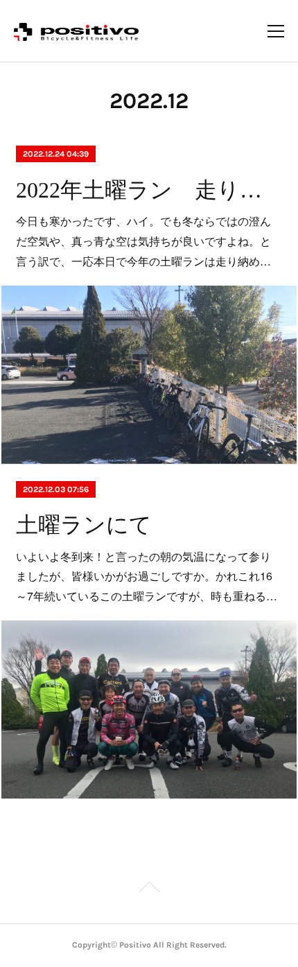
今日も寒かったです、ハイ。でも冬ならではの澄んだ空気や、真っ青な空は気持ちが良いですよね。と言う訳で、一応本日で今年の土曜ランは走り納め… (143, 241)
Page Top (149, 889)
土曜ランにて (84, 524)
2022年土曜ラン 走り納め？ (148, 189)
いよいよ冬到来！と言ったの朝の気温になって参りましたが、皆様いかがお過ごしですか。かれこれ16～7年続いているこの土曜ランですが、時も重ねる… (146, 576)
